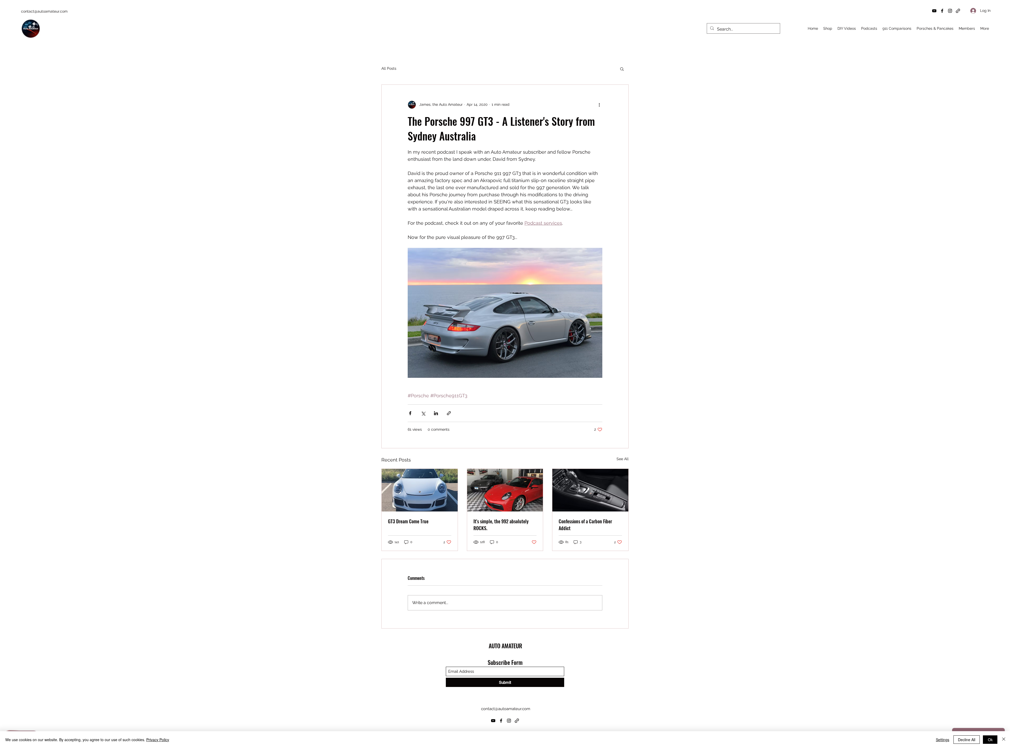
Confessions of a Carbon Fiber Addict (585, 524)
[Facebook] (942, 10)
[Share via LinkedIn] (435, 413)
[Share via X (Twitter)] (423, 413)
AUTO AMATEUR (505, 645)
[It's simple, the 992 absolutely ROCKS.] (505, 490)
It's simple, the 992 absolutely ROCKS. (501, 524)
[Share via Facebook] (410, 413)
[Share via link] (448, 413)
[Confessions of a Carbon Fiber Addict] (590, 490)
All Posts (388, 68)
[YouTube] (934, 10)
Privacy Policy (157, 739)
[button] (621, 69)
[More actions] (599, 105)
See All (623, 459)
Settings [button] (942, 739)
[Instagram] (950, 10)
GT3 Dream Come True (408, 521)
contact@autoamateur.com (44, 11)
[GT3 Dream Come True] (420, 490)
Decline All (966, 739)
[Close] (1004, 739)
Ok (990, 739)
